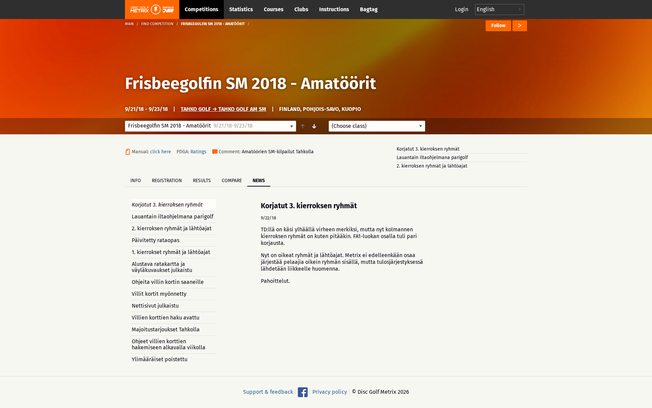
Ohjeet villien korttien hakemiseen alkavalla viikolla (168, 344)
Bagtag (369, 9)
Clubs (301, 9)
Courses (274, 9)
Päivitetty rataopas (155, 240)
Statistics (241, 9)
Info (135, 180)
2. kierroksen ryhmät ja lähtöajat (432, 166)
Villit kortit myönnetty (159, 294)
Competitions (201, 9)
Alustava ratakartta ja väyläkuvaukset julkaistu (162, 267)
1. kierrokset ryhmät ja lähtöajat (171, 252)
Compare (232, 180)
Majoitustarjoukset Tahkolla (166, 329)
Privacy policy (329, 392)
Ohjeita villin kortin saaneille (168, 282)
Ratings (198, 152)
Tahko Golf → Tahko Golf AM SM (223, 109)
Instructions (334, 9)
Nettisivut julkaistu (155, 306)
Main (129, 24)
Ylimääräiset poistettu (159, 359)
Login (461, 9)
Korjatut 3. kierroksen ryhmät (428, 149)
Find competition (157, 24)
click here (160, 152)
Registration (167, 180)
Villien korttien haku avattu (165, 317)
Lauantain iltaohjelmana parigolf (432, 157)
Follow (498, 25)
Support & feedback (268, 392)
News (259, 180)
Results (202, 180)
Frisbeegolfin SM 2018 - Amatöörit (250, 83)
